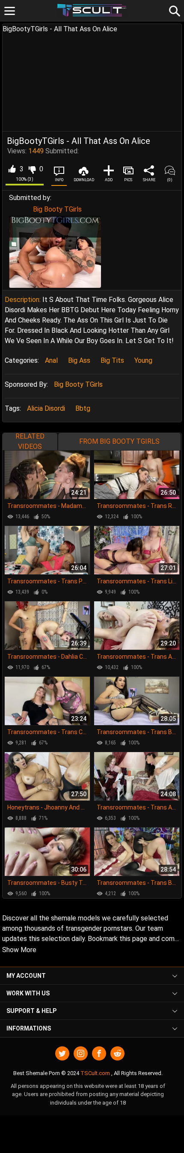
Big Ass (79, 360)
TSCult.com (95, 1073)
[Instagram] (81, 1053)
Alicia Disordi (46, 408)
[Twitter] (62, 1053)
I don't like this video (32, 169)
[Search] (173, 10)
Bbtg (82, 408)
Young (143, 360)
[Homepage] (92, 10)
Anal (51, 360)
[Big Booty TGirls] (55, 252)
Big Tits (112, 360)
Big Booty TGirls (57, 209)
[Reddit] (117, 1053)
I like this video (12, 169)
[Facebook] (99, 1053)
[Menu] (9, 11)
